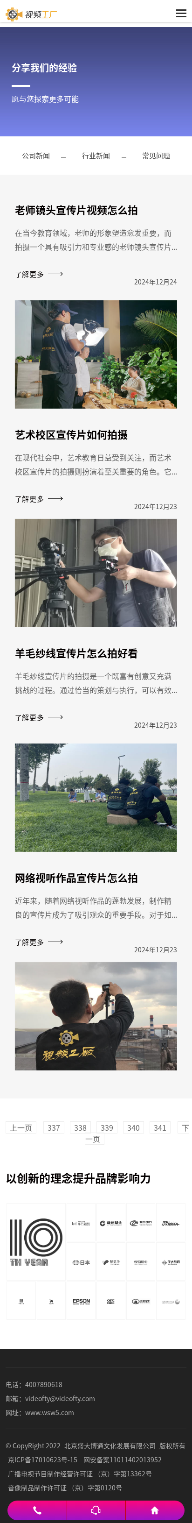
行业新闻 (96, 155)
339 (107, 1127)
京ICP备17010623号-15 (42, 1459)
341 (160, 1127)
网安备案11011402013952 (122, 1459)
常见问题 (156, 155)
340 (133, 1127)
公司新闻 (36, 155)
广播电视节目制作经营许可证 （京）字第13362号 (80, 1473)
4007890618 (43, 1384)
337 (54, 1127)
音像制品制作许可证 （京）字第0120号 (65, 1487)
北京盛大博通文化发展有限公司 (110, 1445)
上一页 (21, 1127)
